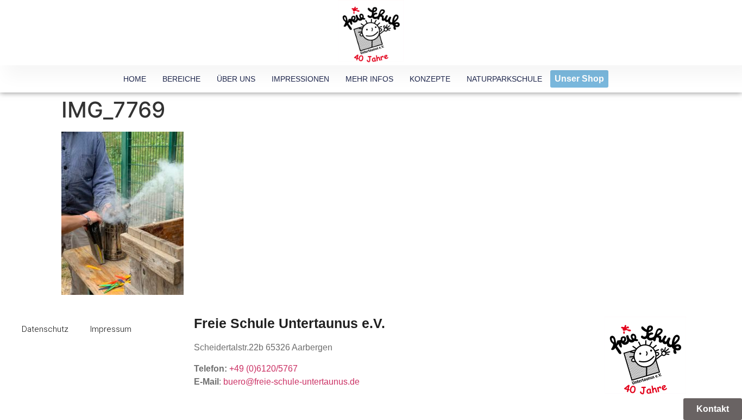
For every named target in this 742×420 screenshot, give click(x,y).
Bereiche (181, 79)
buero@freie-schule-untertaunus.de (291, 381)
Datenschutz (45, 329)
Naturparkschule (504, 79)
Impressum (110, 329)
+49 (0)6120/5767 (263, 368)
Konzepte (430, 79)
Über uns (236, 79)
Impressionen (300, 79)
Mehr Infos (369, 79)
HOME (134, 79)
